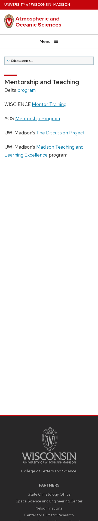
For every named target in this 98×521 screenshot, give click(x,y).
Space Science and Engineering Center (49, 501)
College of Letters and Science (48, 470)
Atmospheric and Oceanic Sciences (38, 21)
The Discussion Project (60, 132)
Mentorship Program (37, 118)
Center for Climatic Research (49, 515)
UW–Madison (37, 4)
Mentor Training (49, 104)
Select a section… (21, 60)
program (26, 90)
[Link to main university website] (49, 464)
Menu (45, 41)
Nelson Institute (49, 508)
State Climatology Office (49, 494)
